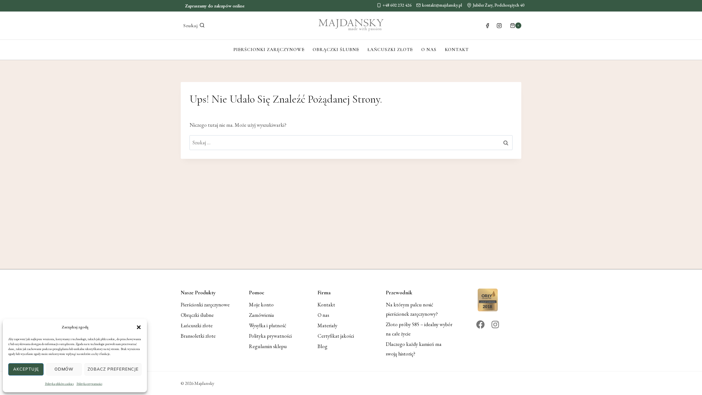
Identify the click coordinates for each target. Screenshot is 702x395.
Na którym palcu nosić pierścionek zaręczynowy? (412, 309)
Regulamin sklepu (268, 346)
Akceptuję (26, 369)
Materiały (327, 325)
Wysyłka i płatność (267, 325)
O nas (429, 49)
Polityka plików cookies (59, 384)
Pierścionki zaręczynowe (268, 49)
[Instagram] (499, 25)
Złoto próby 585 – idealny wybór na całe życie (419, 329)
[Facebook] (487, 25)
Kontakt (457, 49)
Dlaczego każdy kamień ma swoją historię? (413, 349)
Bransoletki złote (198, 335)
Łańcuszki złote (390, 49)
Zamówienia (261, 315)
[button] (138, 327)
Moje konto (261, 304)
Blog (322, 346)
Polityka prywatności (89, 384)
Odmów (64, 369)
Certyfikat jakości (336, 335)
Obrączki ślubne (336, 49)
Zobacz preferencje (112, 369)
